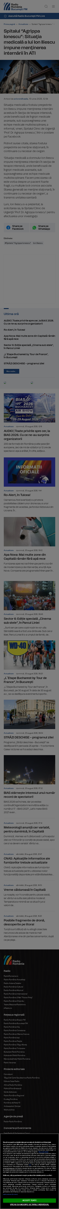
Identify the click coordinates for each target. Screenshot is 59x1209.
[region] (29, 1171)
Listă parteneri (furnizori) (10, 1194)
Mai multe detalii (43, 1151)
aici (30, 1164)
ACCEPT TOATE (29, 1200)
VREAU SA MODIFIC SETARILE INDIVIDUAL (29, 1205)
